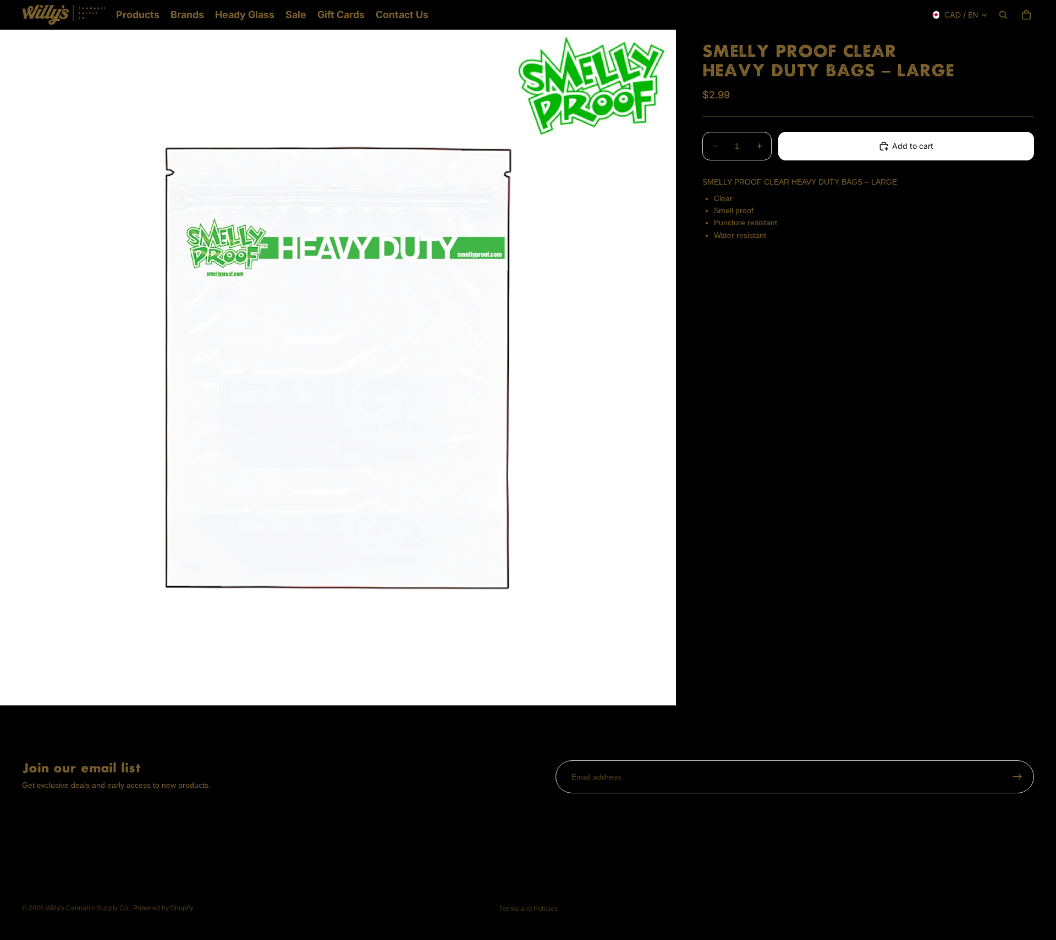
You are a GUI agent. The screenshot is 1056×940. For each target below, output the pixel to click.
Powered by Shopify (163, 908)
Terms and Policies (528, 908)
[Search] (1003, 15)
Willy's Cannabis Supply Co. (88, 908)
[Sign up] (1017, 776)
